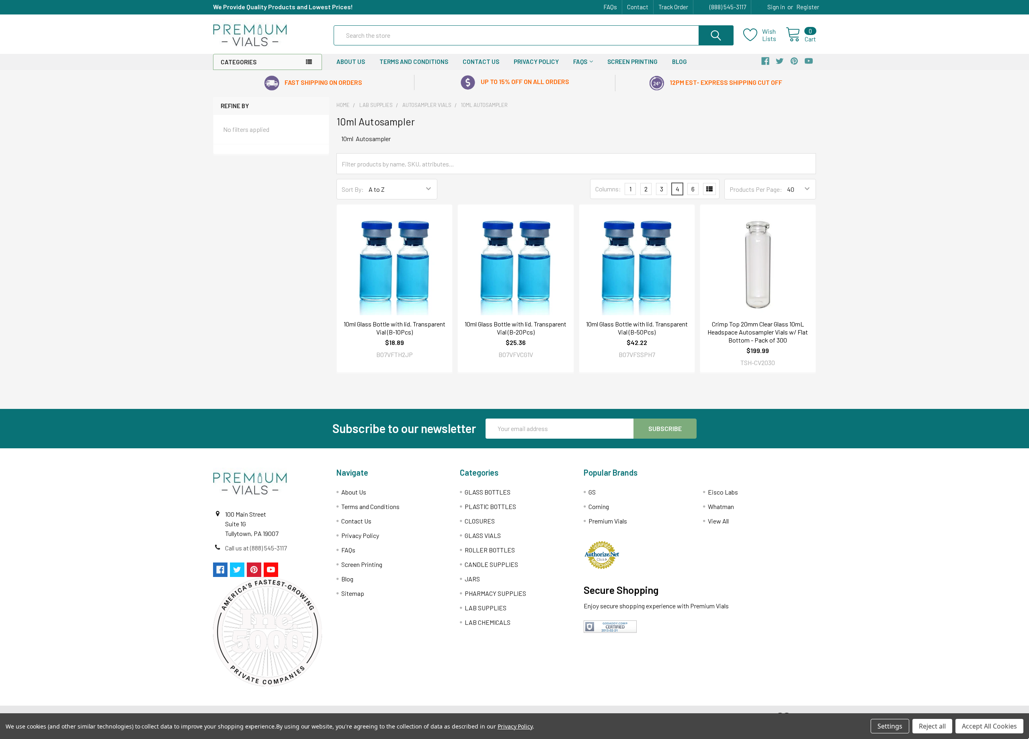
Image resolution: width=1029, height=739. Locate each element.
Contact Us (481, 61)
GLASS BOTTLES (487, 492)
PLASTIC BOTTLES (490, 506)
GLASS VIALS (483, 535)
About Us (350, 61)
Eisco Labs (723, 492)
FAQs (610, 6)
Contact (637, 6)
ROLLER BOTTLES (490, 550)
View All (718, 521)
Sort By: (353, 189)
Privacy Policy (536, 61)
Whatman (721, 506)
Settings (889, 726)
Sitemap (352, 593)
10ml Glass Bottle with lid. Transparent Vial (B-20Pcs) (515, 328)
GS (592, 492)
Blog (679, 61)
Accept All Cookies (989, 726)
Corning (598, 506)
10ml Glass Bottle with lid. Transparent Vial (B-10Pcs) (394, 328)
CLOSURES (480, 521)
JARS (472, 579)
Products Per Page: (756, 189)
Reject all (932, 726)
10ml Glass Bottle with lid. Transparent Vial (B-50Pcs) (637, 328)
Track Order (673, 6)
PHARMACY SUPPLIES (495, 593)
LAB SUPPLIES (485, 608)
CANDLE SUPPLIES (491, 564)
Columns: (608, 189)
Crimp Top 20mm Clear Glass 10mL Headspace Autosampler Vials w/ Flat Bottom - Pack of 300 (757, 332)
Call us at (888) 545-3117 (256, 548)
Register (807, 6)
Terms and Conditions (413, 61)
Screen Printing (632, 61)
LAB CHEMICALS (487, 622)
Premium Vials (607, 521)
